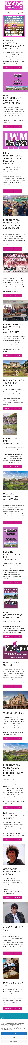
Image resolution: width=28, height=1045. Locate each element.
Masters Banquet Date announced (12, 496)
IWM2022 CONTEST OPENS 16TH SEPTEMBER (13, 615)
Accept (14, 1033)
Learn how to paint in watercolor (12, 441)
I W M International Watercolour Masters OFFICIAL (12, 158)
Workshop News (13, 713)
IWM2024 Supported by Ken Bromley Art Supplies (12, 99)
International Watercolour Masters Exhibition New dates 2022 (13, 770)
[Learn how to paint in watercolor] (10, 424)
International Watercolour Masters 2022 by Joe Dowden (13, 224)
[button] (26, 1020)
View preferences (14, 1041)
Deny (14, 1037)
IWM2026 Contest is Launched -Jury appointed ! (13, 44)
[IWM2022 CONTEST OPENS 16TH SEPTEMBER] (10, 598)
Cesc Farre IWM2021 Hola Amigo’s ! (12, 871)
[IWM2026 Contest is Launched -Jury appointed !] (14, 26)
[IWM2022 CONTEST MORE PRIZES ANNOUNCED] (10, 537)
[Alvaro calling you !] (15, 912)
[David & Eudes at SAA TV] (11, 968)
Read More (8, 67)
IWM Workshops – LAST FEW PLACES (13, 383)
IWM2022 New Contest (11, 663)
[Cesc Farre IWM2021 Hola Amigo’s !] (14, 854)
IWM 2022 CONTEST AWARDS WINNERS (14, 816)
